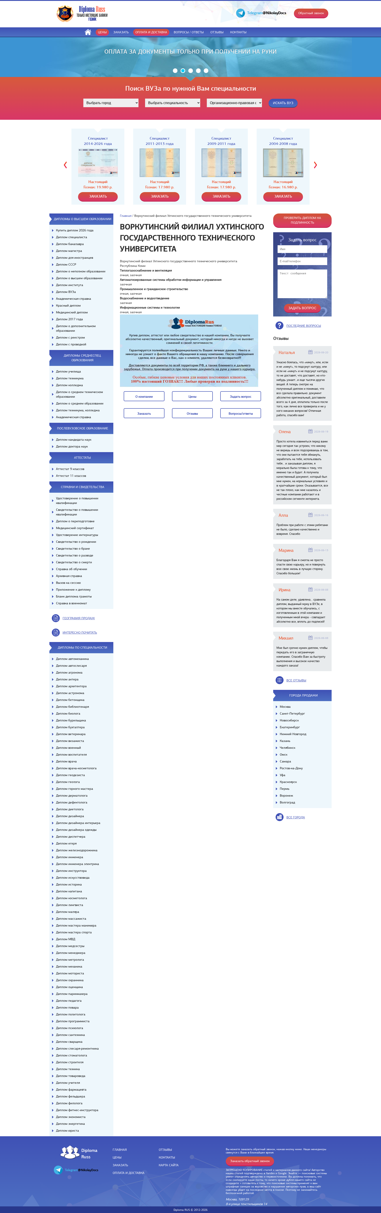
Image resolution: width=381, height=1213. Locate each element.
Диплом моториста (70, 973)
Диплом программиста (73, 1021)
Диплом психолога (69, 1028)
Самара (285, 761)
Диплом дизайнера (70, 816)
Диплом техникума (70, 378)
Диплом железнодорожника (76, 850)
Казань (285, 741)
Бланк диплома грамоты (74, 596)
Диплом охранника (70, 980)
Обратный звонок (311, 13)
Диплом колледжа (69, 385)
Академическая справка (73, 299)
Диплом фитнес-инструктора (77, 1110)
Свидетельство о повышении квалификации (77, 512)
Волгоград (287, 802)
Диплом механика (69, 966)
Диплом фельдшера (70, 1096)
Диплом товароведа (70, 1076)
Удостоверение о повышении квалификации (77, 500)
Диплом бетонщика (70, 700)
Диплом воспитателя (71, 754)
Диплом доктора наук (72, 446)
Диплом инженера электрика (77, 864)
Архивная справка (69, 576)
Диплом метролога (70, 960)
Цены (102, 32)
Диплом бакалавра (70, 244)
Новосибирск (289, 720)
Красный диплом (68, 305)
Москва (285, 707)
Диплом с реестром (70, 337)
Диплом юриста (67, 1131)
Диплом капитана (69, 891)
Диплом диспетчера (70, 837)
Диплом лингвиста (69, 905)
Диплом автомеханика (72, 659)
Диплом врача (66, 761)
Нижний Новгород (293, 734)
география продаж (79, 618)
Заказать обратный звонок (250, 1161)
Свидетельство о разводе (74, 555)
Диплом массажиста (71, 919)
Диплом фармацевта (71, 1089)
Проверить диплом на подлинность (302, 220)
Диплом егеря (66, 843)
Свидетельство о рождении (76, 542)
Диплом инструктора (71, 871)
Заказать (121, 32)
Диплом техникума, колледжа (78, 410)
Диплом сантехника (70, 1035)
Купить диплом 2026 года (74, 230)
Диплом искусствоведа (73, 878)
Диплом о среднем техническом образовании (79, 394)
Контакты (238, 32)
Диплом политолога (70, 1014)
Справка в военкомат (71, 603)
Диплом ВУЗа (66, 292)
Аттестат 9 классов (70, 469)
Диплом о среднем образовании (79, 403)
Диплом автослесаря (71, 666)
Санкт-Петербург (292, 713)
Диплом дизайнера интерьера (78, 823)
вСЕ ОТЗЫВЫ (296, 680)
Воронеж (286, 795)
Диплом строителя (69, 1062)
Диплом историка (69, 884)
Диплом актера (67, 679)
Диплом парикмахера (72, 994)
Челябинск (287, 748)
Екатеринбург (290, 727)
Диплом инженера (69, 857)
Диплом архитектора (71, 686)
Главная (125, 216)
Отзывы (217, 32)
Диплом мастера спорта (74, 932)
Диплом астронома (70, 693)
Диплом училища (68, 371)
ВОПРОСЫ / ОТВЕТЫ (189, 32)
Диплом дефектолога (71, 802)
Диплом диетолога (70, 809)
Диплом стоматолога (71, 1055)
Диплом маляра (67, 912)
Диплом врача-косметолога (76, 768)
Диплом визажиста (70, 741)
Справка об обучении (71, 569)
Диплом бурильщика (71, 720)
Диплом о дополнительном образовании (76, 328)
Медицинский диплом (72, 312)
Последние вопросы (303, 326)
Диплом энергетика (70, 1124)
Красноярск (288, 782)
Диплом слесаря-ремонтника (77, 1048)
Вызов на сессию (68, 583)
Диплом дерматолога (72, 795)
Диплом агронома (69, 672)
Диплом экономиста (71, 1117)
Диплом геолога (68, 782)
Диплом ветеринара (71, 734)
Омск (283, 754)
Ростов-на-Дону (291, 768)
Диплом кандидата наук (73, 440)
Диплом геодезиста (70, 775)
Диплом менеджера (70, 953)
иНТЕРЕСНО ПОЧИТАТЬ (80, 633)
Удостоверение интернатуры (77, 535)
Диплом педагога (69, 1001)
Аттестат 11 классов (71, 476)
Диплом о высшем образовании (79, 278)
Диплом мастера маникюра (76, 925)
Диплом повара (67, 1007)
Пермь (284, 789)
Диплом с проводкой (71, 344)
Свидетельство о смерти (74, 562)
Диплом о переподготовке (75, 521)
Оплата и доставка (151, 32)
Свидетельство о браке (73, 548)
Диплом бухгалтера (70, 727)
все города (295, 817)
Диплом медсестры (70, 946)
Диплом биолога (68, 713)
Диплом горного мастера (74, 789)
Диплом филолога (69, 1103)
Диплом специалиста (71, 237)
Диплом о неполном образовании (80, 271)
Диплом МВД (65, 939)
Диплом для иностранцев (74, 258)
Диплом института (69, 285)
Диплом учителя (68, 1083)
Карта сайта (169, 1165)
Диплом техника (68, 1069)
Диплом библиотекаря (72, 707)
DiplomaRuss (88, 1153)
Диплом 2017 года (69, 319)
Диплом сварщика (69, 1042)
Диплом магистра (69, 251)
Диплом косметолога (71, 898)
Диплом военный (68, 748)
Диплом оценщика (69, 987)
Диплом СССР (66, 264)
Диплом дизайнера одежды (76, 830)
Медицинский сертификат (75, 528)
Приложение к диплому (73, 590)
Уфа (282, 775)
